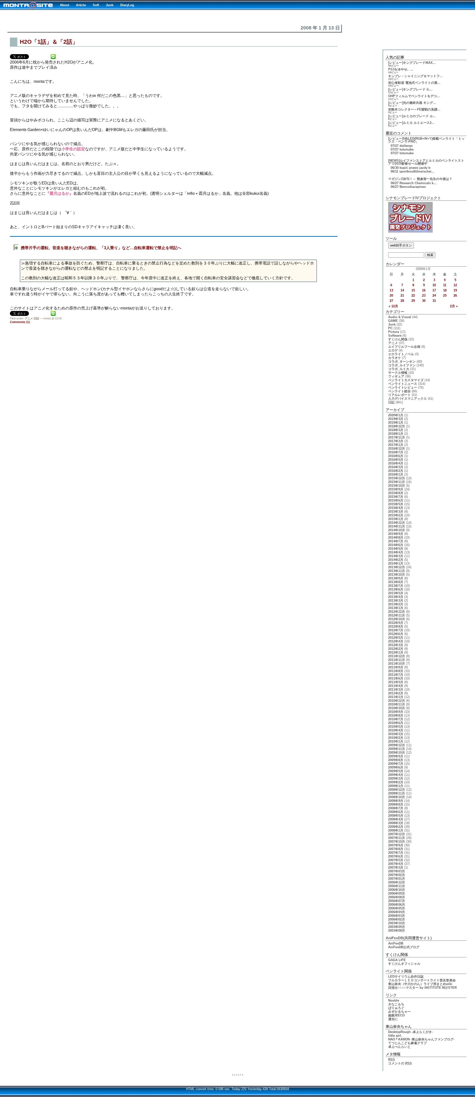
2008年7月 (395, 808)
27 (391, 301)
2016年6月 (395, 456)
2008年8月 (395, 804)
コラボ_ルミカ (398, 369)
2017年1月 (395, 445)
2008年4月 (395, 819)
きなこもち (396, 1004)
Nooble (393, 1000)
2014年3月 (395, 556)
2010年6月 (395, 723)
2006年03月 (396, 916)
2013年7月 (395, 586)
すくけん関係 (397, 339)
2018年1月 (395, 434)
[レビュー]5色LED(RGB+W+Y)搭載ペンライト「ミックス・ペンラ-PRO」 (426, 140)
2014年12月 (396, 523)
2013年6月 (395, 589)
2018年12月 (396, 426)
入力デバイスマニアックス (407, 398)
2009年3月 (395, 778)
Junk (109, 5)
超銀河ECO (396, 1015)
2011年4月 (395, 686)
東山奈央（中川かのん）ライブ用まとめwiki (420, 984)
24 (434, 295)
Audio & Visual (399, 317)
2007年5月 (395, 860)
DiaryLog (127, 5)
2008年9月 (395, 801)
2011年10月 (396, 663)
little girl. (395, 1035)
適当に (393, 1019)
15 (413, 290)
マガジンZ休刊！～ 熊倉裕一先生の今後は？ (420, 179)
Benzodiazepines (413, 187)
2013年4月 (395, 597)
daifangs (406, 146)
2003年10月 (396, 923)
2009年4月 (395, 775)
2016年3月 (395, 467)
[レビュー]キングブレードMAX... (412, 63)
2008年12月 (396, 789)
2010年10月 (396, 708)
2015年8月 (395, 493)
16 (424, 290)
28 (402, 301)
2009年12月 (396, 745)
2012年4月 (395, 641)
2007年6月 (395, 856)
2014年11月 (396, 526)
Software (395, 335)
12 (455, 285)
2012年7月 (395, 630)
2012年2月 (395, 649)
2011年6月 (395, 678)
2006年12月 (396, 882)
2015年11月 (396, 482)
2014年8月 (395, 537)
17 (434, 290)
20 (391, 295)
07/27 (395, 146)
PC (390, 328)
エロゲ (393, 350)
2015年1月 (395, 519)
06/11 (394, 171)
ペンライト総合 (399, 391)
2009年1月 (395, 786)
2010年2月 (395, 738)
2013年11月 (396, 571)
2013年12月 (396, 567)
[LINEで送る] (53, 56)
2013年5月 (395, 593)
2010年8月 (395, 715)
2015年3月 (395, 511)
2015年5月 (395, 504)
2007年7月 (395, 853)
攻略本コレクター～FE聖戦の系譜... (414, 109)
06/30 (395, 168)
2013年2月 (395, 604)
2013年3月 (395, 600)
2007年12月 (396, 834)
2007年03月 (396, 871)
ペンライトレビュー (402, 387)
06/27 (395, 183)
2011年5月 (395, 682)
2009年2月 (395, 782)
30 (424, 301)
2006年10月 (396, 890)
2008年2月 (395, 827)
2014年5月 (395, 548)
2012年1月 (395, 652)
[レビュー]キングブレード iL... (410, 89)
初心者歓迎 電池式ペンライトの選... (414, 83)
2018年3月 (395, 430)
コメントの (400, 1063)
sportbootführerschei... (416, 171)
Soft (96, 5)
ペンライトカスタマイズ (406, 380)
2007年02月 (396, 875)
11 (444, 285)
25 (445, 295)
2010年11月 (396, 704)
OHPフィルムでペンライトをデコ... (414, 96)
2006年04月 (396, 912)
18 (445, 290)
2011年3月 (395, 689)
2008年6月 (395, 812)
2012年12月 (396, 612)
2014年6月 (395, 545)
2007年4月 (395, 864)
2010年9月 (395, 712)
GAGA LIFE (397, 960)
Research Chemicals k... (418, 183)
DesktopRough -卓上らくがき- (410, 1032)
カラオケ (394, 358)
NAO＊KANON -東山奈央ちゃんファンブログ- (421, 1039)
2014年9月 (395, 534)
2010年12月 (396, 700)
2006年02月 (396, 919)
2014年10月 (396, 530)
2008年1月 (395, 830)
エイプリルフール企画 (404, 347)
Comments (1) (20, 322)
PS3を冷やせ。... (400, 69)
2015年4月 (395, 508)
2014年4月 (395, 552)
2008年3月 (395, 823)
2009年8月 (395, 760)
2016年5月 (395, 459)
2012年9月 (395, 623)
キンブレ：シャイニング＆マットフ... (415, 76)
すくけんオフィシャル (404, 963)
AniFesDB (395, 943)
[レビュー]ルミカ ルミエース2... (411, 123)
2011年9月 (395, 667)
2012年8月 (395, 626)
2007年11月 (396, 838)
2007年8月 (395, 849)
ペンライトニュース (402, 384)
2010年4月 (395, 730)
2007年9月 (395, 845)
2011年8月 (395, 671)
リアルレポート (399, 395)
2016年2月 (395, 471)
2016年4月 (395, 463)
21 (402, 295)
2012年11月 (396, 615)
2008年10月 (396, 797)
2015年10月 (396, 485)
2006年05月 (396, 908)
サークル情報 (397, 372)
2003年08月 (396, 930)
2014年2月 (395, 560)
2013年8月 (395, 582)
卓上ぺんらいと (399, 1047)
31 (434, 301)
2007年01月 (396, 878)
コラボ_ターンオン (402, 361)
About (64, 5)
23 (424, 295)
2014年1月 (395, 563)
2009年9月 (395, 756)
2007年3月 (395, 867)
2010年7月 (395, 719)
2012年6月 (395, 634)
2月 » (454, 306)
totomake (407, 153)
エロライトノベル (401, 354)
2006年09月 (396, 893)
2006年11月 (396, 886)
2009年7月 (395, 764)
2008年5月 (395, 815)
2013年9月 (395, 578)
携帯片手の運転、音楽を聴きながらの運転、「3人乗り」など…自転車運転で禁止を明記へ (101, 248)
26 (455, 295)
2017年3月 (395, 441)
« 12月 (393, 306)
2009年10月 (396, 752)
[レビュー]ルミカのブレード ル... (412, 116)
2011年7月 (395, 675)
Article (81, 5)
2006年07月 (396, 901)
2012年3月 (395, 645)
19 (455, 290)
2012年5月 (395, 637)
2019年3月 (395, 419)
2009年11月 (396, 749)
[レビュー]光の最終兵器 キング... (412, 103)
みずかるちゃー (399, 1011)
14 (402, 290)
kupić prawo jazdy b (415, 168)
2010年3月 (395, 734)
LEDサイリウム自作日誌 (406, 976)
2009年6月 (395, 767)
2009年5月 (395, 771)
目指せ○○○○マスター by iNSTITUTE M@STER (422, 987)
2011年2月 (395, 693)
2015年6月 (395, 500)
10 (434, 285)
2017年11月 (396, 437)
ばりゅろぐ (396, 1008)
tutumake (407, 149)
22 (413, 295)
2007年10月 (396, 841)
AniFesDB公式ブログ (403, 947)
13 (391, 290)
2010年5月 (395, 726)
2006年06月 (396, 904)
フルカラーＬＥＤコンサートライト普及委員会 (422, 980)
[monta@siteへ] (28, 5)
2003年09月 (396, 927)
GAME (393, 321)
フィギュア (396, 376)
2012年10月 (396, 619)
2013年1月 (395, 608)
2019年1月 (395, 422)
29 (413, 301)
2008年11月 (396, 793)
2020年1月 (395, 415)
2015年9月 (395, 489)
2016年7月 (395, 452)
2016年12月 (396, 448)
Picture (393, 332)
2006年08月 (396, 897)
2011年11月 (396, 660)
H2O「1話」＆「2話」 (49, 42)
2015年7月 (395, 497)
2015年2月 (395, 515)
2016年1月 (395, 474)
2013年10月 (396, 574)
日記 (36, 318)
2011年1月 (395, 697)
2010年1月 (395, 741)
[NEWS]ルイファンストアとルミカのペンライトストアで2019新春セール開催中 (426, 162)
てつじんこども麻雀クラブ (407, 1043)
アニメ (29, 318)
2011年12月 (396, 656)
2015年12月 (396, 478)
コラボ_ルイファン (402, 365)
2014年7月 (395, 541)
